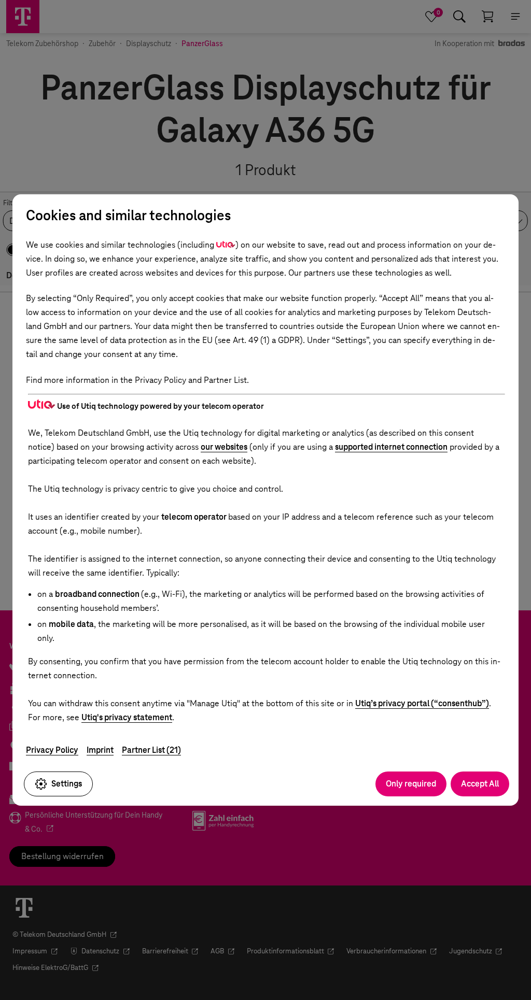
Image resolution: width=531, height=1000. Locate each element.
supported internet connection (391, 446)
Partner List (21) (151, 750)
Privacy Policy (52, 750)
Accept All (480, 783)
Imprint (100, 750)
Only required (411, 783)
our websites (224, 446)
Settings (66, 783)
